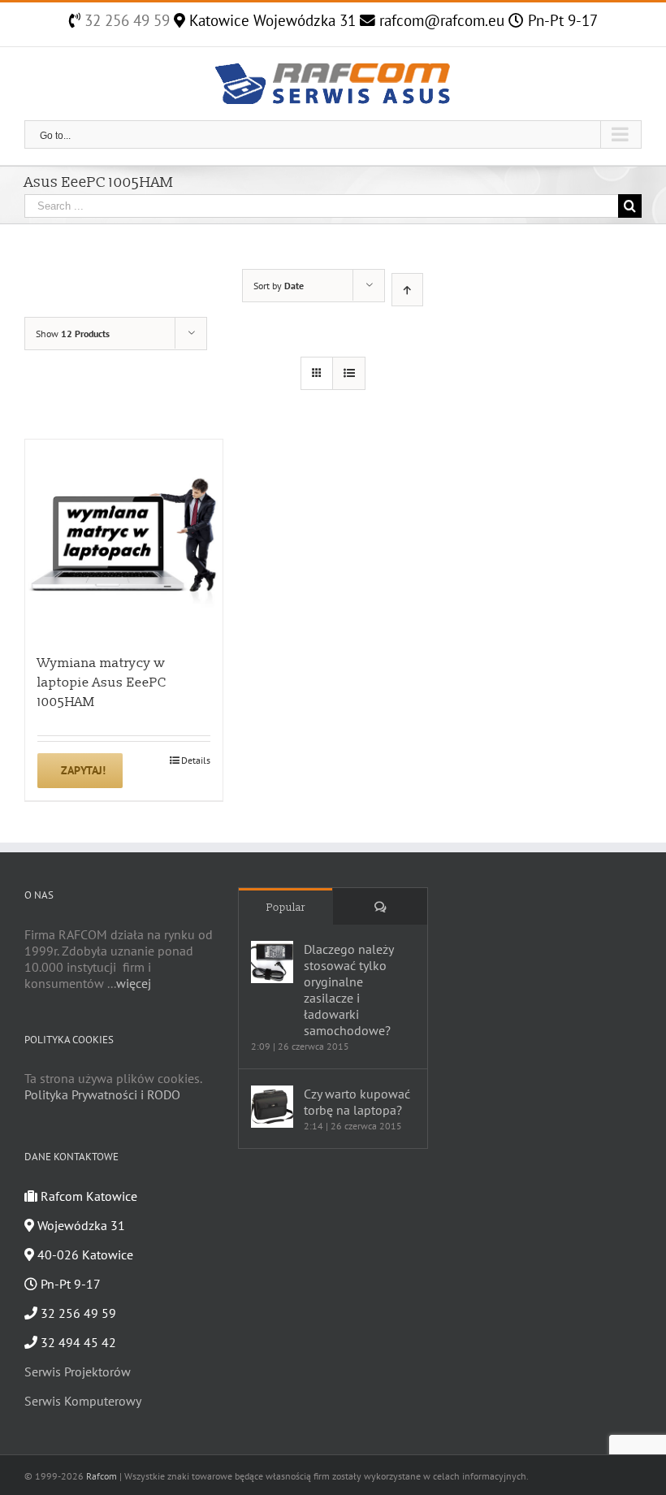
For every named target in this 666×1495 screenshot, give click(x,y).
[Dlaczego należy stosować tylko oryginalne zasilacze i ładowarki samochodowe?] (272, 962)
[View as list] (349, 373)
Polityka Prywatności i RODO (102, 1094)
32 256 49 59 (125, 20)
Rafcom (101, 1476)
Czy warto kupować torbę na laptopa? (357, 1102)
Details (195, 760)
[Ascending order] (407, 289)
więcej (133, 983)
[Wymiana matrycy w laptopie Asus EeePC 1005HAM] (124, 538)
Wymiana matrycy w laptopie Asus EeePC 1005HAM (101, 682)
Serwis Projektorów (77, 1371)
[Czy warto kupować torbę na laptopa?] (272, 1107)
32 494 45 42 (76, 1342)
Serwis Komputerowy (82, 1401)
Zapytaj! (83, 770)
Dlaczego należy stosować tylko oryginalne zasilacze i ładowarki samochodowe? (348, 989)
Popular (285, 907)
